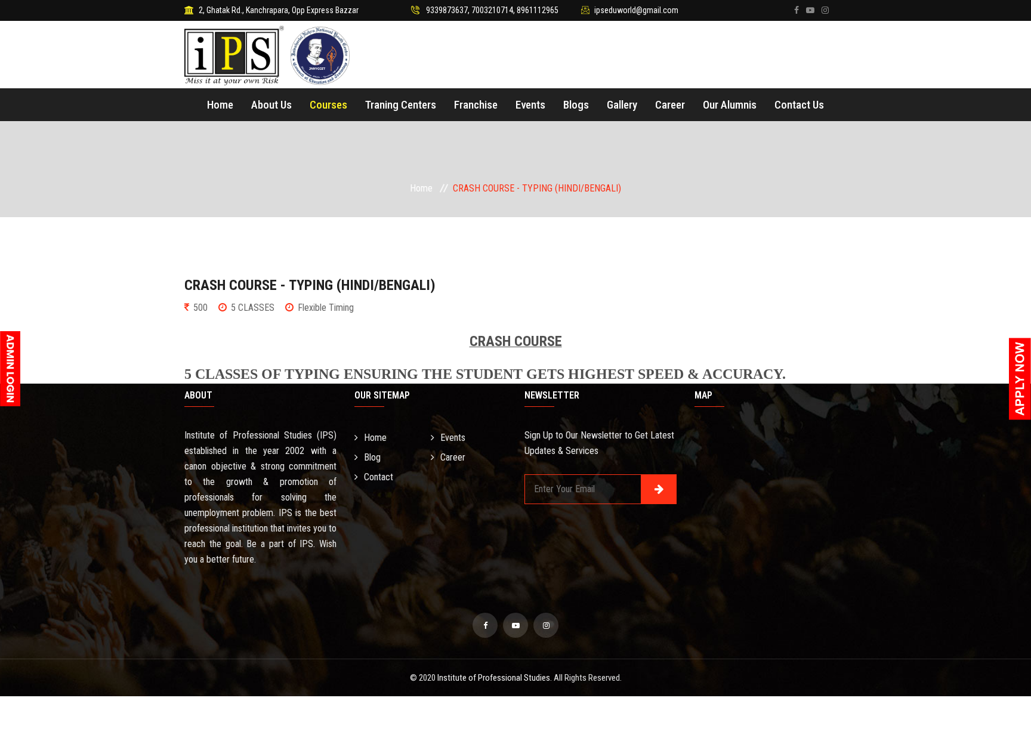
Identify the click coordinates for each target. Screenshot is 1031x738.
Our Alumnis (730, 105)
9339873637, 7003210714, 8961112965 (492, 10)
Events (530, 105)
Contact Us (799, 105)
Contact (378, 477)
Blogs (576, 105)
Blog (372, 457)
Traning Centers (400, 105)
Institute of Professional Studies (493, 677)
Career (670, 105)
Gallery (622, 105)
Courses (328, 105)
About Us (271, 105)
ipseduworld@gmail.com (636, 10)
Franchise (476, 105)
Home (220, 105)
